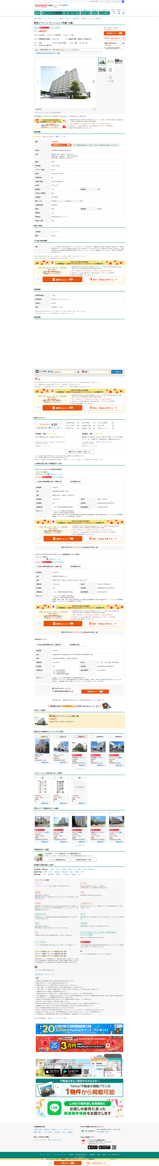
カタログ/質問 (103, 13)
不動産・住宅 (38, 1129)
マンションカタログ (40, 1140)
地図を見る (56, 39)
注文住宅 (83, 13)
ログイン (55, 7)
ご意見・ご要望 (100, 1155)
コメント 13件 (55, 428)
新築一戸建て (66, 13)
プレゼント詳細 (92, 946)
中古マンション (56, 13)
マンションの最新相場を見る (57, 860)
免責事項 (92, 1155)
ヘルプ (101, 1)
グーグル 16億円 (117, 1)
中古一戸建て (75, 13)
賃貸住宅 (37, 13)
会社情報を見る (75, 481)
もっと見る (78, 769)
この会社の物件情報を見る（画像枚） (49, 481)
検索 (123, 1)
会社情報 (78, 516)
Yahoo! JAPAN (94, 1)
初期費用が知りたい (61, 145)
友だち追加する (90, 1131)
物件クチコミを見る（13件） (78, 452)
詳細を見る (113, 1159)
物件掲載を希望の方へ (82, 1155)
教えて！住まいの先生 (54, 1140)
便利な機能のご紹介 (103, 1132)
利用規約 (71, 1155)
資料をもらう (115, 33)
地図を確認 (67, 150)
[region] (79, 345)
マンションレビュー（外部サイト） (75, 459)
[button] (37, 81)
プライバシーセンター (60, 1155)
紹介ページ (64, 945)
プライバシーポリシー (45, 1155)
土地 (89, 13)
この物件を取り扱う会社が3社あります (45, 53)
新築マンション (46, 13)
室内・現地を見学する (115, 38)
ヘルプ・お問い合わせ (113, 1155)
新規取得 (65, 5)
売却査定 (94, 13)
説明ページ (81, 128)
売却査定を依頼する (84, 860)
